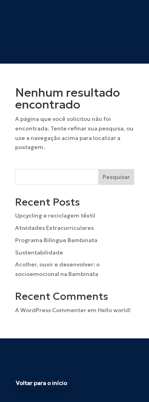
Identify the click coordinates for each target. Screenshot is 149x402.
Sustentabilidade (39, 252)
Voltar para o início (41, 382)
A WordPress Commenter (50, 310)
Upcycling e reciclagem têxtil (55, 215)
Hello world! (114, 310)
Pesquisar (116, 177)
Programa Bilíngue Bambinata (56, 240)
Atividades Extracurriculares (54, 227)
